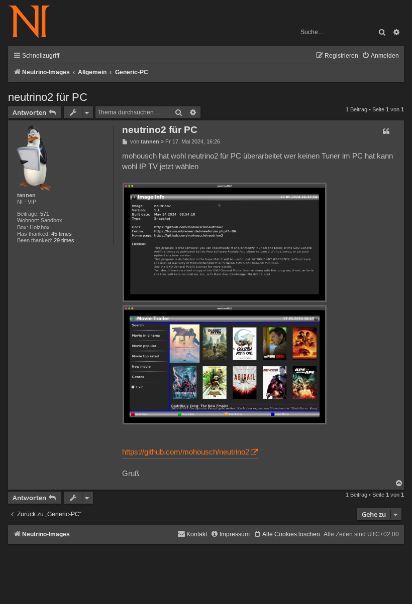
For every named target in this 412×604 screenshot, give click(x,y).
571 (44, 214)
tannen (26, 195)
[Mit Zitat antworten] (385, 131)
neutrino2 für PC (47, 97)
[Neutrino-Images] (34, 22)
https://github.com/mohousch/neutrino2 (185, 452)
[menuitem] (380, 56)
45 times (61, 234)
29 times (64, 240)
